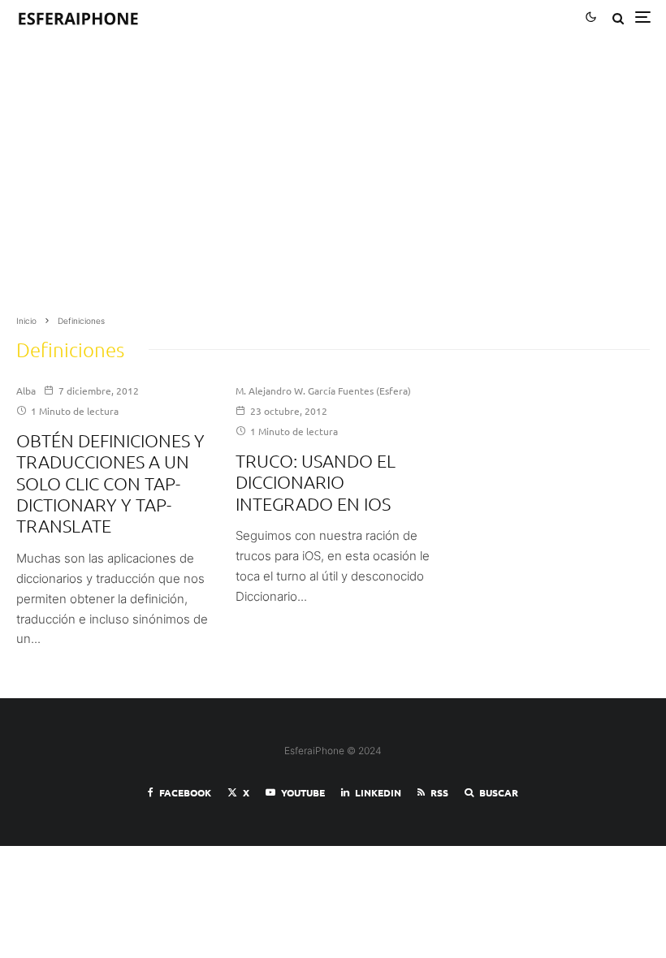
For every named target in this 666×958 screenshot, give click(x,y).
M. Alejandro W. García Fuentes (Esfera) (323, 390)
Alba (26, 390)
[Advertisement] (333, 180)
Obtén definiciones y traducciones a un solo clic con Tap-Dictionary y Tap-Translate (110, 483)
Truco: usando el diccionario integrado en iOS (316, 482)
